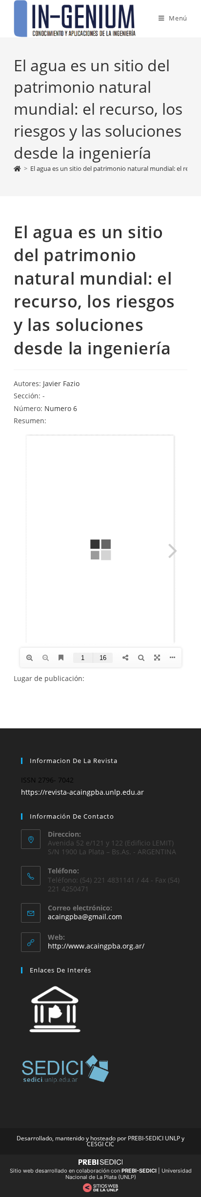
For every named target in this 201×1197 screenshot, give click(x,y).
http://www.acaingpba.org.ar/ (96, 945)
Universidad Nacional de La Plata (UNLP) (128, 1173)
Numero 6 (60, 408)
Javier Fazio (61, 383)
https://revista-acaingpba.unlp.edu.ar (82, 792)
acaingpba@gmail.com (85, 916)
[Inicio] (17, 168)
